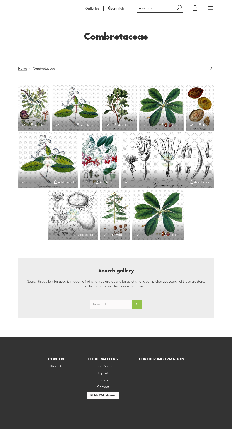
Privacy (103, 380)
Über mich (116, 8)
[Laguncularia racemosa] (76, 108)
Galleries (92, 8)
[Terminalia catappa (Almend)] (161, 108)
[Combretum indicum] (99, 160)
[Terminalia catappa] (158, 215)
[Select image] (23, 125)
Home (22, 68)
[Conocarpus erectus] (34, 108)
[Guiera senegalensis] (167, 160)
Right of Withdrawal (102, 395)
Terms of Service (102, 366)
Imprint (103, 373)
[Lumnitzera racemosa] (119, 108)
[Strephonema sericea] (73, 215)
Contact (103, 387)
